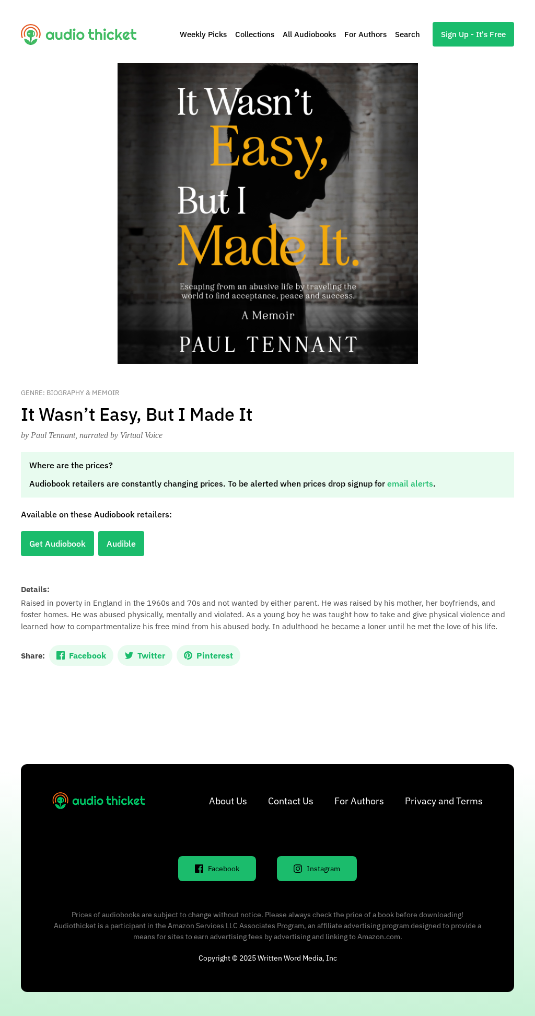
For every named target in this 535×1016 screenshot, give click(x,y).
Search (407, 34)
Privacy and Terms (444, 801)
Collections (254, 34)
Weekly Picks (203, 34)
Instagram (323, 868)
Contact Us (290, 801)
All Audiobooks (309, 34)
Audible (121, 543)
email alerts (410, 483)
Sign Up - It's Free (473, 34)
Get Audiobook (57, 543)
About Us (228, 801)
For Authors (365, 34)
